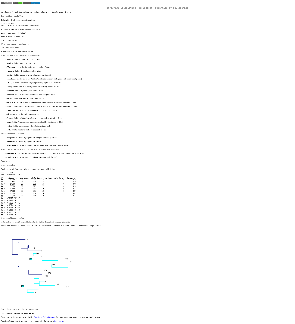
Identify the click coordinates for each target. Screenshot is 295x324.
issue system (58, 321)
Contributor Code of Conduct (44, 317)
